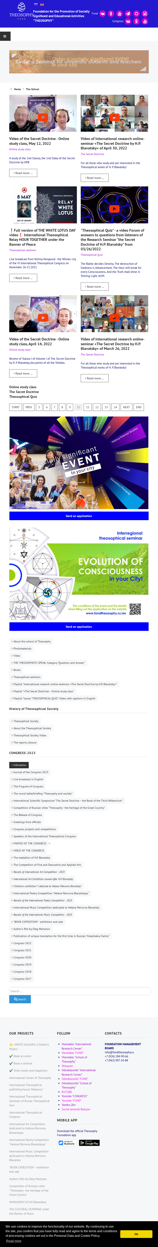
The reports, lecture (24, 742)
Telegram (67, 1066)
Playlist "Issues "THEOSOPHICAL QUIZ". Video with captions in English (54, 698)
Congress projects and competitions (34, 829)
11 (87, 407)
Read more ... (23, 173)
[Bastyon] (136, 13)
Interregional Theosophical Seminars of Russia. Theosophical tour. (29, 1101)
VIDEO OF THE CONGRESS (28, 850)
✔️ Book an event (20, 1056)
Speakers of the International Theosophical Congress (44, 836)
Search (21, 999)
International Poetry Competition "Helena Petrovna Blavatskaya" (51, 893)
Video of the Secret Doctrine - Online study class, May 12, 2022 (39, 141)
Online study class (22, 387)
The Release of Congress (27, 815)
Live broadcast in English (28, 779)
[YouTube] (119, 13)
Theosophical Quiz (23, 396)
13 (106, 407)
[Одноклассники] (111, 13)
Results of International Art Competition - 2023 (39, 872)
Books (17, 670)
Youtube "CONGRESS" (75, 1096)
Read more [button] (13, 1241)
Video (16, 655)
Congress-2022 (22, 943)
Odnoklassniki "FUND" (75, 1079)
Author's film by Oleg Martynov (31, 929)
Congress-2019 (22, 964)
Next (126, 407)
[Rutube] (145, 13)
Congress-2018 (22, 971)
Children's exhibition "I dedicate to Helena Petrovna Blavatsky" (47, 886)
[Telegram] (128, 13)
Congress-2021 (22, 950)
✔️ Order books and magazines (28, 1070)
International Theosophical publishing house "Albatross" (26, 1087)
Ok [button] (136, 1234)
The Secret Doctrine (24, 392)
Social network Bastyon (76, 1109)
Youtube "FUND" (71, 1100)
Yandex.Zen (69, 1105)
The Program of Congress (28, 786)
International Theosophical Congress (25, 1115)
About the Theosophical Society (32, 728)
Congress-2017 (22, 979)
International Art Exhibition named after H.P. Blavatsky (43, 879)
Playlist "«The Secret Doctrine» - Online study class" (43, 691)
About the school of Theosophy (32, 641)
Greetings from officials (27, 822)
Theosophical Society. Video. (30, 735)
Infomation (19, 765)
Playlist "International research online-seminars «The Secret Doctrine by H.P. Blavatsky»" (65, 684)
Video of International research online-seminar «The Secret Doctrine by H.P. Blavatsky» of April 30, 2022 (113, 143)
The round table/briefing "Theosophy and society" (42, 793)
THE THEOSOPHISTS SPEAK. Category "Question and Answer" (49, 663)
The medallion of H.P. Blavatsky (31, 857)
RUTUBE (67, 1092)
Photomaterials (22, 648)
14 (115, 407)
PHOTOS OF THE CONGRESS (29, 843)
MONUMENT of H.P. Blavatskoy (27, 1202)
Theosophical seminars (26, 677)
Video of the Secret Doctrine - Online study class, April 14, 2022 (39, 341)
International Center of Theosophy (30, 1078)
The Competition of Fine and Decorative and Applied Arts (47, 865)
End (138, 407)
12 (96, 407)
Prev (29, 407)
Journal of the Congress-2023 (30, 772)
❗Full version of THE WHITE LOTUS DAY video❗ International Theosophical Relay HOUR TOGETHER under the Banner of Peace (42, 237)
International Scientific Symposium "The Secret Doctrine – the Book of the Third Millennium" (68, 800)
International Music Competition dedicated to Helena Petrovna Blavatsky (56, 907)
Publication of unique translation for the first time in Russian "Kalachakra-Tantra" (61, 936)
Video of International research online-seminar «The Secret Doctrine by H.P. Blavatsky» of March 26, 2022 (113, 344)
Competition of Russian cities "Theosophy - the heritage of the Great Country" (59, 808)
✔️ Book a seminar (20, 1063)
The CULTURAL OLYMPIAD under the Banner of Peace (29, 1211)
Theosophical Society (26, 721)
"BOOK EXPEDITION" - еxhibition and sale (38, 922)
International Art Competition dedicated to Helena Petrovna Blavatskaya (27, 1128)
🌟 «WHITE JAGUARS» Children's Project (29, 1047)
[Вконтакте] (102, 13)
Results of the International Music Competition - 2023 (42, 914)
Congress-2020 (22, 957)
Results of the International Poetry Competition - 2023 (42, 900)
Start (15, 407)
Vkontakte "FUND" (73, 1053)
